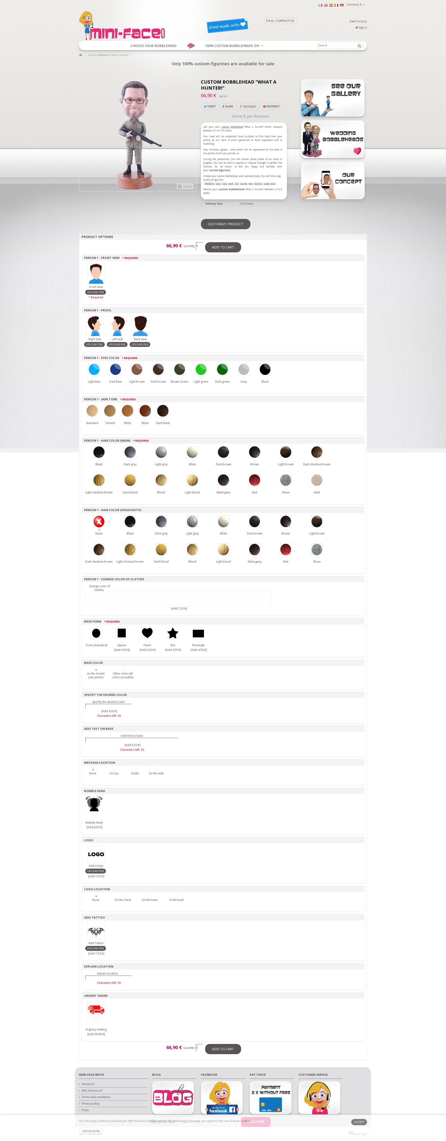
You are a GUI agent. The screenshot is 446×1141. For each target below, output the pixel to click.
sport (218, 183)
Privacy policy (90, 1103)
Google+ (249, 106)
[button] (153, 45)
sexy (251, 183)
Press (85, 1110)
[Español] (331, 5)
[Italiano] (336, 5)
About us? (88, 1084)
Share (228, 106)
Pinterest (273, 106)
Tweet (211, 106)
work (230, 183)
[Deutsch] (342, 5)
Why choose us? (92, 1090)
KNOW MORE (91, 1131)
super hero (269, 183)
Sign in (362, 27)
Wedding (209, 183)
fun (237, 183)
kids (224, 183)
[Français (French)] (320, 5)
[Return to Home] (80, 55)
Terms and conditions (96, 1097)
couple (243, 183)
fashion (258, 183)
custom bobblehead (232, 126)
